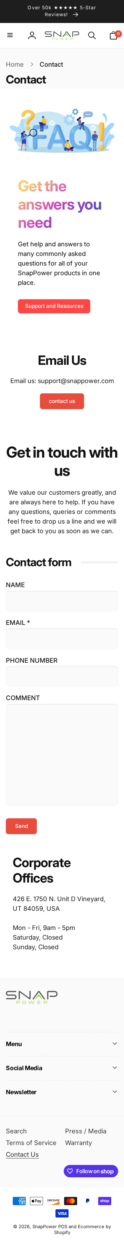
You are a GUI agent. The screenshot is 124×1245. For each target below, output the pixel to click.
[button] (11, 35)
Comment (23, 698)
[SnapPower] (32, 1001)
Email (18, 622)
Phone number (32, 660)
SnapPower (44, 1226)
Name (15, 584)
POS (62, 1226)
